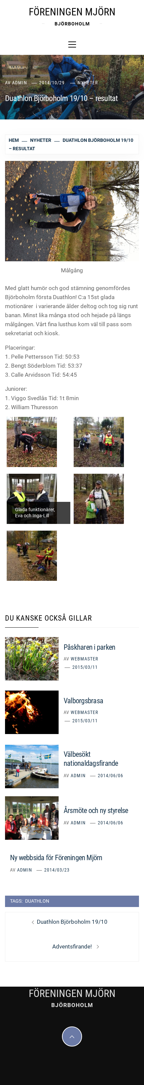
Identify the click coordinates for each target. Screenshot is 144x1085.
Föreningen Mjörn (72, 12)
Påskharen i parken (89, 647)
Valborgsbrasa (83, 701)
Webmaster (84, 658)
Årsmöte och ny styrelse (96, 810)
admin (19, 82)
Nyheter (88, 82)
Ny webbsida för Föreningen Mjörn (56, 857)
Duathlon (37, 901)
